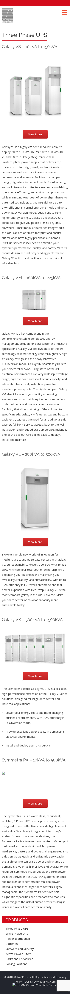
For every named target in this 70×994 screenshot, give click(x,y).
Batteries (12, 944)
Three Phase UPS (17, 928)
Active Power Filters (19, 954)
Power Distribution (18, 938)
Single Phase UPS (17, 933)
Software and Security (20, 949)
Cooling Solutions (16, 964)
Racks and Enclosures (19, 959)
